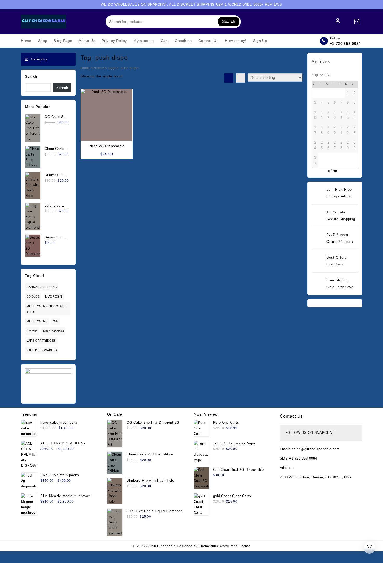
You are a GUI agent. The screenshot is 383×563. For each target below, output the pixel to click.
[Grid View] (228, 78)
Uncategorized (53, 330)
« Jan (332, 171)
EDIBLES (33, 296)
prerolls (32, 330)
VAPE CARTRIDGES (41, 340)
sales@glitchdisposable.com (316, 449)
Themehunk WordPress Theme (224, 546)
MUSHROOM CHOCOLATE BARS (46, 309)
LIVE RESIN (53, 296)
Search (228, 21)
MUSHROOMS (37, 321)
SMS (284, 458)
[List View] (240, 78)
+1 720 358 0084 (345, 43)
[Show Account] (338, 22)
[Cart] (357, 21)
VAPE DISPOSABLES (42, 350)
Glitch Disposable (161, 546)
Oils (56, 321)
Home (85, 68)
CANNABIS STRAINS (42, 286)
